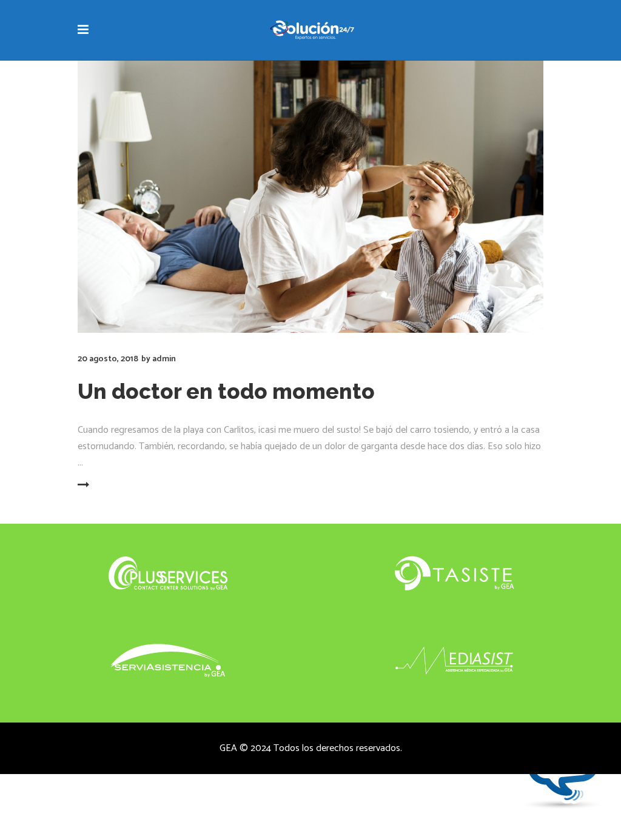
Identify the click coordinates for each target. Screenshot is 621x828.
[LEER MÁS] (108, 485)
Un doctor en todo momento (226, 391)
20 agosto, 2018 (108, 359)
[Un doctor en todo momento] (310, 197)
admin (164, 359)
